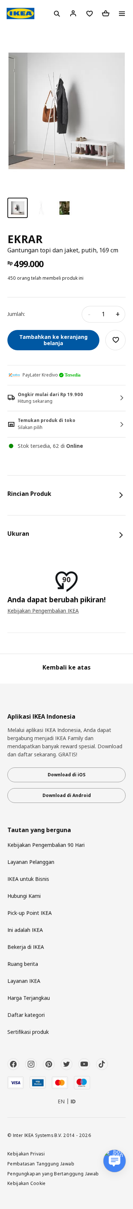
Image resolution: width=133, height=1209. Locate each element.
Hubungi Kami (24, 895)
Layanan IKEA (23, 980)
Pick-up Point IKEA (29, 912)
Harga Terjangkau (28, 997)
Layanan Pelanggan (30, 861)
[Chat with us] (114, 1161)
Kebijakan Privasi (26, 1154)
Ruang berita (22, 963)
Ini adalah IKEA (25, 929)
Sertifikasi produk (28, 1031)
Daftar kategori (26, 1014)
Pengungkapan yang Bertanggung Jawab (53, 1173)
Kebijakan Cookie (26, 1183)
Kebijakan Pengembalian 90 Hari (46, 844)
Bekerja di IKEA (25, 946)
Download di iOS (66, 775)
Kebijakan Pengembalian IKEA (43, 610)
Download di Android (66, 795)
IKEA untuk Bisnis (28, 878)
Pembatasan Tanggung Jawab (40, 1164)
